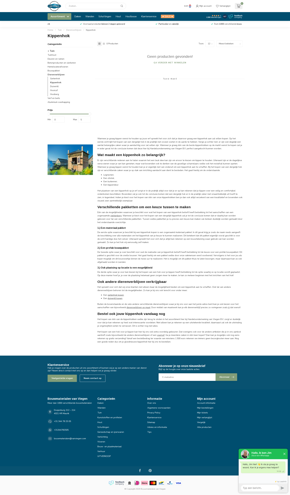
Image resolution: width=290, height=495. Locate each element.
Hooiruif (54, 90)
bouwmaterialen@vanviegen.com (70, 438)
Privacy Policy (153, 412)
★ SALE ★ (167, 16)
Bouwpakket (54, 70)
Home (50, 30)
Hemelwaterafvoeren (58, 66)
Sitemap (151, 422)
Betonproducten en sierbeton (62, 62)
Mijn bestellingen (205, 407)
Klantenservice (148, 16)
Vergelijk (201, 422)
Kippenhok (91, 30)
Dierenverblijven (73, 30)
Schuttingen (104, 16)
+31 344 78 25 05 (62, 421)
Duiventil (54, 86)
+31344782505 (61, 429)
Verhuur (101, 451)
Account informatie (206, 403)
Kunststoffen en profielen (109, 417)
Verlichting (102, 436)
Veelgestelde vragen (62, 378)
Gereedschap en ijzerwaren (110, 432)
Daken (77, 16)
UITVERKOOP (104, 456)
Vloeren (101, 441)
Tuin (60, 30)
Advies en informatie (157, 427)
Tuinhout (52, 55)
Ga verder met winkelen (170, 62)
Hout (118, 16)
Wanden (89, 16)
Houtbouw (131, 16)
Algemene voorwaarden (159, 407)
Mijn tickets (202, 412)
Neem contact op (93, 378)
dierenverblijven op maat (138, 307)
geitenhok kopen (116, 295)
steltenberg (116, 215)
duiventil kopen (115, 298)
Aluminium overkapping (59, 102)
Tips (149, 432)
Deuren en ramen (56, 58)
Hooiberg (54, 94)
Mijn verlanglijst (204, 417)
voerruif (160, 335)
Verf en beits (54, 98)
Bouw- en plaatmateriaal (109, 446)
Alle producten (204, 427)
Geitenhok (55, 78)
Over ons (151, 403)
